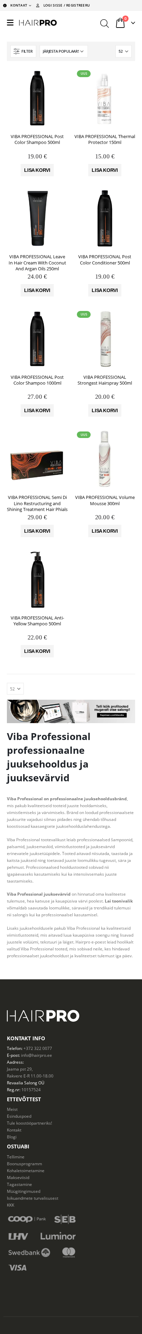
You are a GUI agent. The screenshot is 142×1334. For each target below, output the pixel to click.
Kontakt (14, 1130)
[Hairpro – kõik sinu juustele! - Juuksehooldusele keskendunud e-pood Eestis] (38, 23)
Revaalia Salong (22, 1082)
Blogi (12, 1136)
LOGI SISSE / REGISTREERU (66, 5)
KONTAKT (18, 5)
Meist (12, 1109)
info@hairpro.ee (36, 1055)
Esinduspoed (19, 1116)
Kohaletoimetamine (25, 1170)
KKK (10, 1205)
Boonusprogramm (24, 1163)
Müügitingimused (23, 1191)
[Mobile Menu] (10, 23)
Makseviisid (18, 1177)
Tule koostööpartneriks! (29, 1123)
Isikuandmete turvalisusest (32, 1198)
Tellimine (15, 1156)
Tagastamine (19, 1184)
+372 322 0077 (37, 1048)
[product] (37, 98)
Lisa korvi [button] (37, 170)
